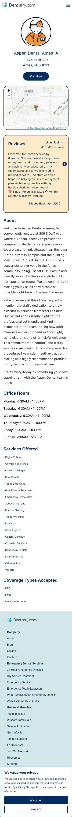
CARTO (63, 127)
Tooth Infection (16, 713)
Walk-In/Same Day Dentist (23, 701)
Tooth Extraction (17, 738)
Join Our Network (17, 751)
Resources (13, 757)
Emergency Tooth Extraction (24, 688)
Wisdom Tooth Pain (19, 720)
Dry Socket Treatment (20, 676)
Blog (10, 644)
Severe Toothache (18, 726)
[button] (54, 5)
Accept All (36, 800)
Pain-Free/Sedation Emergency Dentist (31, 694)
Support (12, 763)
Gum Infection (15, 732)
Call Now (36, 76)
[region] (36, 792)
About (10, 638)
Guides (11, 650)
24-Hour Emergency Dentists (25, 669)
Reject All (36, 809)
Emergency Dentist (19, 682)
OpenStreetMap (37, 127)
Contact (12, 657)
